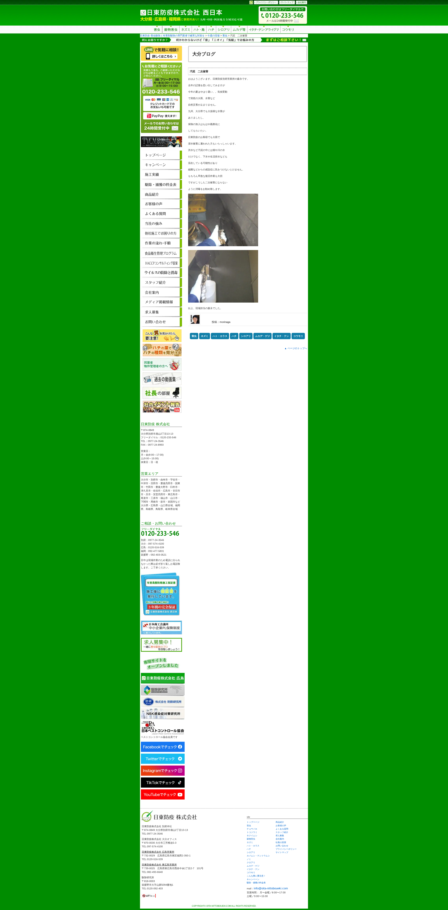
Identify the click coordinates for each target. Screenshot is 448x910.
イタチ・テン (264, 30)
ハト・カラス (220, 336)
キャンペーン (253, 879)
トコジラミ (252, 832)
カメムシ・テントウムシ (258, 855)
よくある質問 (282, 829)
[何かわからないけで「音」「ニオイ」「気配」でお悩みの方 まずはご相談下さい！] (224, 40)
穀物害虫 (170, 30)
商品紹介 (280, 822)
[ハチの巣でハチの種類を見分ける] (162, 354)
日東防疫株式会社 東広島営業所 (159, 864)
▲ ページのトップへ (295, 348)
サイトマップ (282, 852)
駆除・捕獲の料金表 (256, 882)
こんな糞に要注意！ (256, 876)
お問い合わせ (282, 846)
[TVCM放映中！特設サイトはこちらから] (161, 148)
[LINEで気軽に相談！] (161, 60)
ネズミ (185, 30)
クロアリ (251, 862)
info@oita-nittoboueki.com (271, 888)
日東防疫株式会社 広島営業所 (158, 851)
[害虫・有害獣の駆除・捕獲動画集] (162, 383)
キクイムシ (252, 835)
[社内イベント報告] (162, 410)
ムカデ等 (239, 30)
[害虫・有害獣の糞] (162, 340)
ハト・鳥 (199, 30)
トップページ (253, 822)
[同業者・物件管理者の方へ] (162, 368)
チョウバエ (252, 829)
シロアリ (223, 30)
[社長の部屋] (162, 397)
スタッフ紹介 (282, 832)
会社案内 (280, 839)
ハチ (211, 30)
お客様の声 (281, 825)
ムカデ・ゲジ (262, 336)
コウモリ (288, 30)
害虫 (157, 30)
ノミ (249, 859)
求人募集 (280, 835)
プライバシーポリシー (286, 849)
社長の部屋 (281, 842)
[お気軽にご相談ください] (161, 134)
